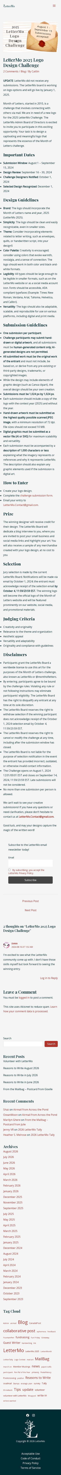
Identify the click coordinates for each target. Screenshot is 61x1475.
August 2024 (10, 1253)
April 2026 (9, 1174)
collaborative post (19, 1330)
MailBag (42, 1358)
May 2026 (9, 1168)
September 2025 (13, 1208)
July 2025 (8, 1214)
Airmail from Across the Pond (30, 1109)
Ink (34, 1343)
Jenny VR (8, 1129)
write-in (42, 1395)
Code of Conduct (30, 1458)
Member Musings (21, 1366)
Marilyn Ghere (11, 1120)
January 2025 (11, 1242)
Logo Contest (19, 1359)
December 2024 (12, 1248)
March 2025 (10, 1231)
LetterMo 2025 (32, 1351)
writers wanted (9, 1401)
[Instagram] (33, 1415)
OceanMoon (10, 1115)
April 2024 (9, 1265)
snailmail (7, 1383)
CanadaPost (35, 1323)
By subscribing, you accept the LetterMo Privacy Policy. (26, 871)
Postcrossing (9, 1378)
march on (7, 1367)
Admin (6, 1323)
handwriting (27, 1343)
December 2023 (12, 1288)
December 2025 (12, 1197)
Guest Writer (11, 1343)
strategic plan (26, 1383)
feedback (51, 1331)
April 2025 (9, 1225)
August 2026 (10, 1151)
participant (8, 1372)
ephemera (41, 1331)
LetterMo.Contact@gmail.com (20, 505)
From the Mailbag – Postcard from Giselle (28, 1089)
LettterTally (8, 1359)
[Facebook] (27, 1415)
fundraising (22, 1337)
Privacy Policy (31, 1463)
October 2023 (11, 1293)
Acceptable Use (30, 1453)
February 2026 (11, 1185)
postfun (20, 1378)
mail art (30, 1359)
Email (11, 857)
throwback (7, 1390)
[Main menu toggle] (54, 5)
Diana (15, 943)
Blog (23, 71)
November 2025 (12, 1202)
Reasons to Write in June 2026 (21, 1082)
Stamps (16, 1383)
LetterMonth (46, 1351)
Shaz (6, 1109)
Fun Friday (35, 1337)
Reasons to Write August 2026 (21, 1068)
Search (7, 1038)
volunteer (40, 1389)
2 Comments (10, 71)
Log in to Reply (49, 978)
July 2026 (8, 1157)
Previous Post (30, 901)
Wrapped (32, 1396)
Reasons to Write (38, 1377)
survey (37, 1383)
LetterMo (13, 1350)
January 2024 (11, 1282)
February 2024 (11, 1276)
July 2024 (8, 1259)
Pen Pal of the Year (22, 1372)
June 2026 (9, 1162)
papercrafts (46, 1367)
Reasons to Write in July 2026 (20, 1075)
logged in (24, 997)
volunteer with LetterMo (15, 1395)
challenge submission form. (36, 495)
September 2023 (13, 1299)
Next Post (30, 910)
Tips (17, 1389)
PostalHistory (46, 1372)
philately (35, 1372)
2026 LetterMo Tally (30, 1129)
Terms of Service (30, 1468)
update (27, 1389)
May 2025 (9, 1219)
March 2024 (10, 1271)
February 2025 (11, 1236)
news (36, 1366)
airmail (13, 1323)
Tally (44, 1383)
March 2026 (10, 1180)
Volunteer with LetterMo (18, 1061)
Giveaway (45, 1337)
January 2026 (11, 1191)
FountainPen (8, 1337)
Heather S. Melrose (14, 1135)
